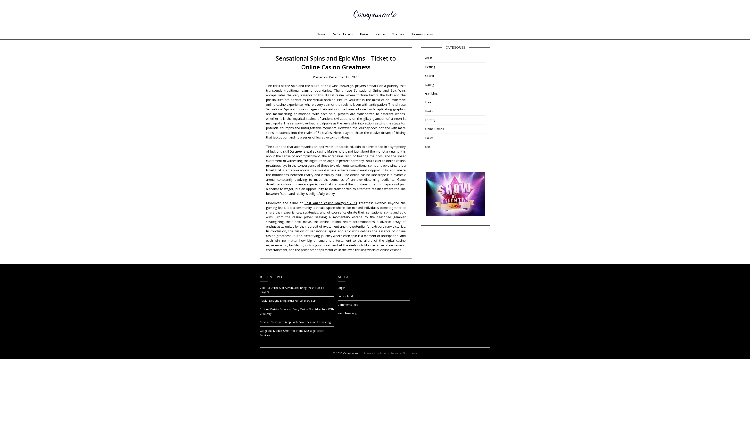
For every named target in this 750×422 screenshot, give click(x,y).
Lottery (430, 120)
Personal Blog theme (403, 353)
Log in (342, 288)
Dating (429, 85)
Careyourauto (375, 13)
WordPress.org (347, 313)
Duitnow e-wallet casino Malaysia (315, 151)
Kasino (380, 34)
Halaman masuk (422, 34)
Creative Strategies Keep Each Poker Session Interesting (295, 322)
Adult (428, 58)
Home (321, 34)
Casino (429, 76)
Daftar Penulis (343, 34)
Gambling (431, 93)
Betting (430, 67)
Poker (364, 34)
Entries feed (345, 296)
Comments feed (348, 305)
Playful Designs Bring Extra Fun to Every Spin (288, 300)
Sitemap (398, 34)
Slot (427, 146)
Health (429, 102)
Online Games (434, 129)
